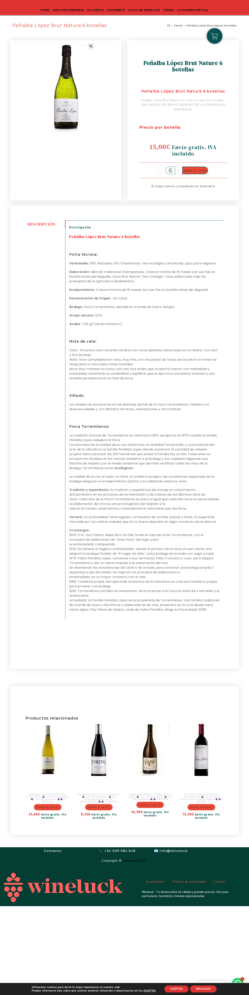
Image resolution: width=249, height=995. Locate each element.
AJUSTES (149, 990)
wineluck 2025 (135, 861)
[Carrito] (214, 36)
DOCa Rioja (33, 796)
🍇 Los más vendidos (43, 798)
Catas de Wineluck (144, 10)
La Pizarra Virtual (193, 10)
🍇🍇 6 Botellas (159, 798)
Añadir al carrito (195, 170)
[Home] (168, 25)
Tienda (168, 10)
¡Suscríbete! (155, 881)
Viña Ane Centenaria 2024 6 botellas (150, 784)
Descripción (41, 224)
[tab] (45, 224)
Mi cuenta (95, 10)
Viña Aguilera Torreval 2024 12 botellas (99, 784)
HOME (45, 10)
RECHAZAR (203, 989)
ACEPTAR (176, 989)
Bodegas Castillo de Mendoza (47, 794)
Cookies (219, 881)
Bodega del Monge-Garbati (146, 794)
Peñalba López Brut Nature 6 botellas (212, 25)
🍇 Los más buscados (55, 796)
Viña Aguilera (112, 794)
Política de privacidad (188, 881)
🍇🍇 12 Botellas (107, 801)
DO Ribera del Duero (90, 794)
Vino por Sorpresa (68, 10)
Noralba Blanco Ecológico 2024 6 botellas (47, 784)
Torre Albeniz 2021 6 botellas (201, 784)
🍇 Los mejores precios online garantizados (98, 799)
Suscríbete (116, 10)
